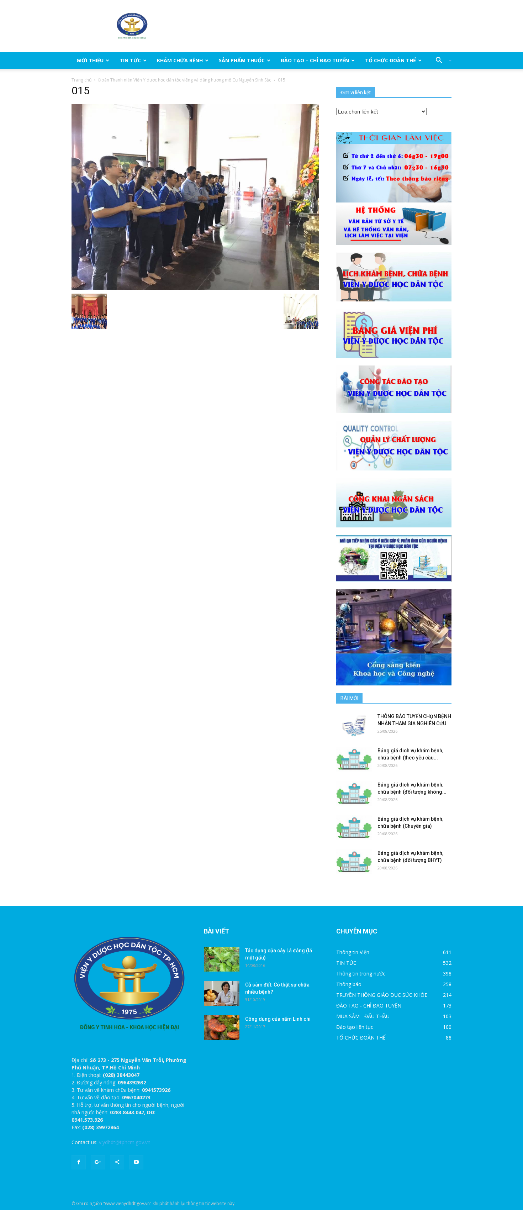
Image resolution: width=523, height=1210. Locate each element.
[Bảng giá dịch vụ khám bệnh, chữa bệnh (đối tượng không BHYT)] (354, 793)
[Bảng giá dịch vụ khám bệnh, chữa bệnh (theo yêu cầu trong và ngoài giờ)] (354, 759)
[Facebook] (79, 1162)
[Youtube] (136, 1162)
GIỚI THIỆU (90, 60)
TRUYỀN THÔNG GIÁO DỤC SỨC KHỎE (381, 994)
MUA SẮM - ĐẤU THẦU (363, 1016)
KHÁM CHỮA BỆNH (180, 60)
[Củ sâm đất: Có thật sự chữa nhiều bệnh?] (221, 993)
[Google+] (98, 1162)
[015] (195, 197)
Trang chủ (81, 80)
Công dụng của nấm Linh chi (278, 1019)
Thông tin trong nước (360, 973)
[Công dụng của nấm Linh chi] (221, 1027)
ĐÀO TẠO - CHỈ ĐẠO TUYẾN (368, 1005)
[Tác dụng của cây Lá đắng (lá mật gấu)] (221, 959)
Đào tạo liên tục (354, 1027)
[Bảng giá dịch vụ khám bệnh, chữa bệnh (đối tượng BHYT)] (354, 861)
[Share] (117, 1162)
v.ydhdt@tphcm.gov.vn (124, 1142)
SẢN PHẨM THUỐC (242, 60)
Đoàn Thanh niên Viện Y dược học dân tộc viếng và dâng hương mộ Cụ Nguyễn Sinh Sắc (184, 80)
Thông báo (348, 984)
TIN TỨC (130, 60)
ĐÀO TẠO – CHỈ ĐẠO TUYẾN (315, 60)
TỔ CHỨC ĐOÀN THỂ (390, 60)
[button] (440, 60)
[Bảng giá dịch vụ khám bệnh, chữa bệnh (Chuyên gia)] (354, 827)
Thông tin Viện (352, 952)
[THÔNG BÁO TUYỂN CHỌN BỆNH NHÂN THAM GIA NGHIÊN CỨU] (354, 725)
